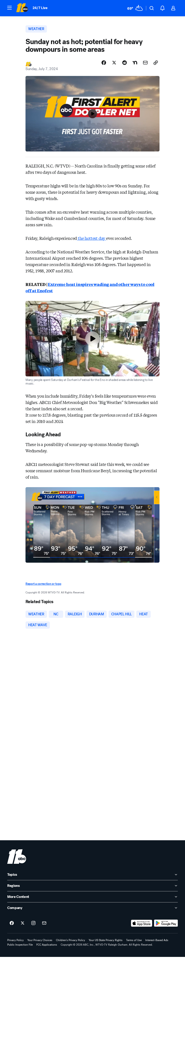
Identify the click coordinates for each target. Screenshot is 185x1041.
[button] (9, 7)
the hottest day (91, 238)
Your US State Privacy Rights (106, 940)
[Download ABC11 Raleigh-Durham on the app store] (142, 923)
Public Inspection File (20, 944)
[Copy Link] (156, 62)
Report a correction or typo (43, 584)
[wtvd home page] (16, 856)
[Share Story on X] (114, 62)
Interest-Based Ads (156, 940)
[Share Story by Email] (145, 62)
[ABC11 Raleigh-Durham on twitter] (22, 923)
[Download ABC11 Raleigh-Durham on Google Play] (166, 923)
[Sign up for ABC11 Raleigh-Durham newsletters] (44, 923)
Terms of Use (134, 940)
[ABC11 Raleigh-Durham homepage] (22, 8)
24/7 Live (40, 7)
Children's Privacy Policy (70, 940)
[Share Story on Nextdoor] (135, 62)
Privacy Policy (15, 940)
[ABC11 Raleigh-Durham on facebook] (11, 923)
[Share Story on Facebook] (104, 62)
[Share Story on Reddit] (124, 62)
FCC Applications (46, 944)
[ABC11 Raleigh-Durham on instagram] (33, 923)
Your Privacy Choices (39, 940)
